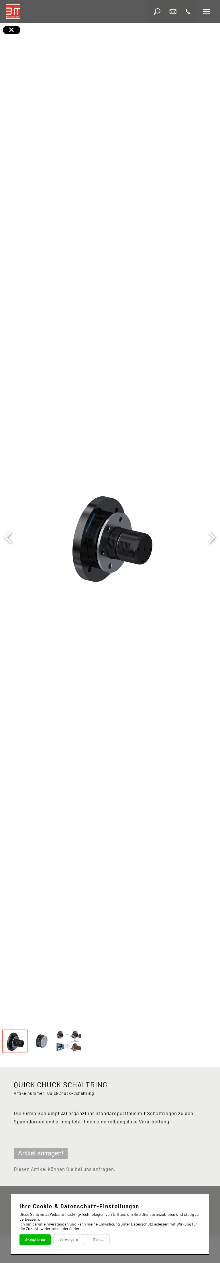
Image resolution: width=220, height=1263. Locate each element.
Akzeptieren (35, 1239)
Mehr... (98, 1239)
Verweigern (69, 1239)
